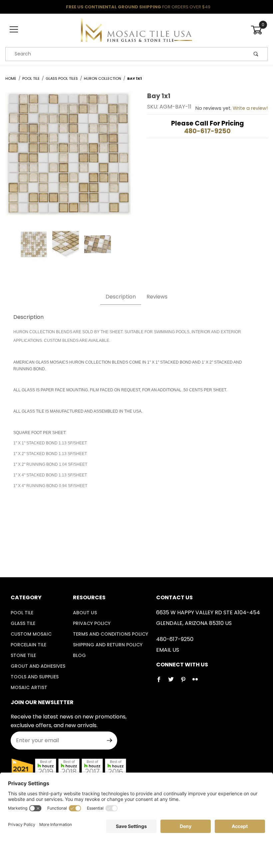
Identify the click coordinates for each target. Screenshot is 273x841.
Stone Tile (23, 655)
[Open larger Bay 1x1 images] (68, 158)
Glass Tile (23, 623)
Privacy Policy (92, 623)
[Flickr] (197, 682)
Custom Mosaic (31, 634)
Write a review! (250, 108)
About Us (85, 612)
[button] (33, 244)
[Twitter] (173, 682)
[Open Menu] (13, 30)
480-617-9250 (207, 131)
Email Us (167, 650)
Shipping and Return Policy (107, 644)
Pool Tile (22, 612)
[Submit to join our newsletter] (109, 740)
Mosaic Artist (29, 687)
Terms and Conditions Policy (110, 634)
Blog (79, 655)
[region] (68, 244)
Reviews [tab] (156, 296)
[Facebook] (161, 682)
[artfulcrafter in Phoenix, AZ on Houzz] (22, 769)
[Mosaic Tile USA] (136, 29)
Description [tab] (121, 296)
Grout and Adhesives (38, 666)
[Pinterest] (185, 682)
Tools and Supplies (35, 676)
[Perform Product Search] (256, 54)
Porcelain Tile (28, 644)
